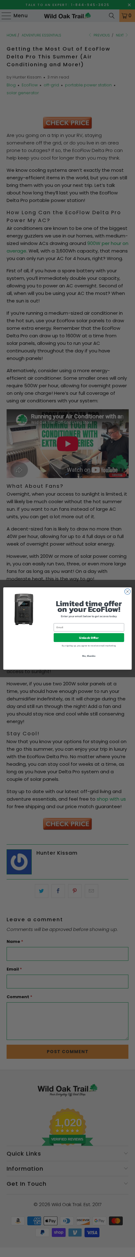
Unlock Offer (88, 637)
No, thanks (88, 656)
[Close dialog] (127, 591)
